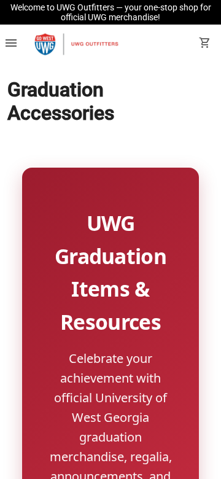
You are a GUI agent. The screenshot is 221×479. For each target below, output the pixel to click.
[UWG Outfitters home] (76, 44)
